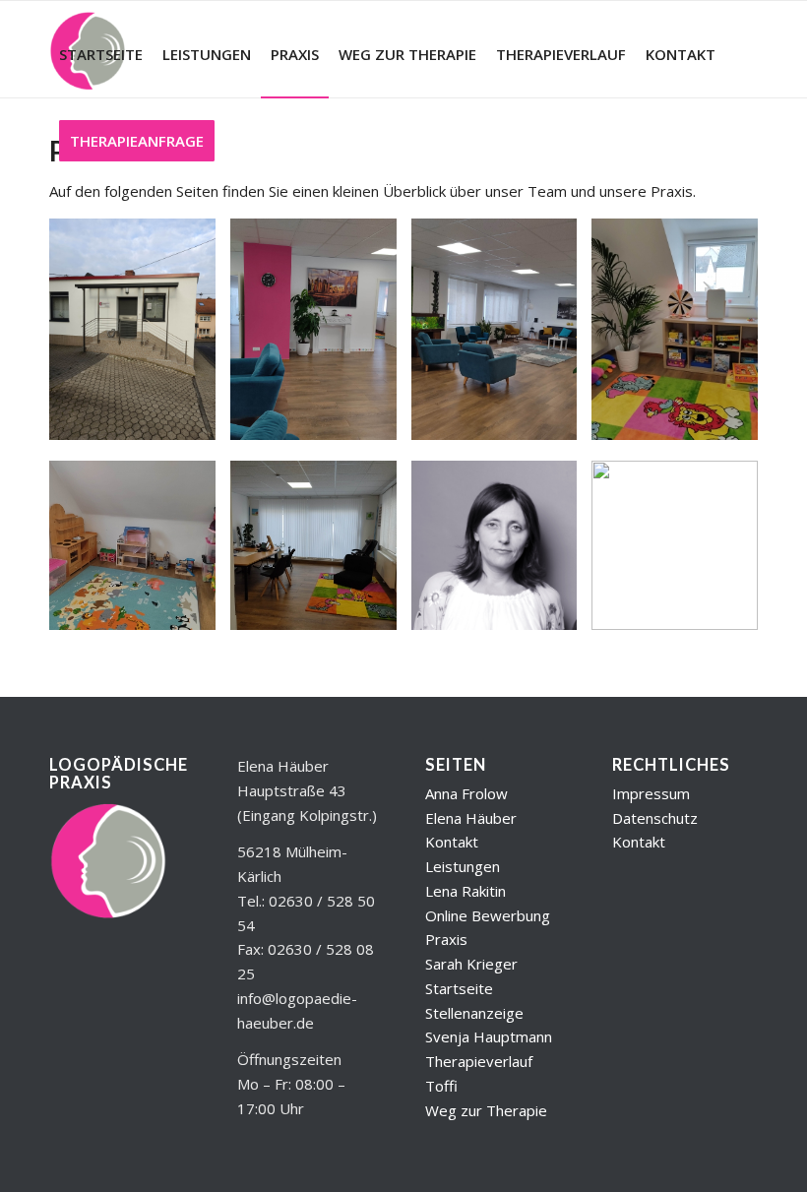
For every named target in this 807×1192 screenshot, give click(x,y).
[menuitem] (101, 54)
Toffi (441, 1086)
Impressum (651, 793)
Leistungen (462, 866)
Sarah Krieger (471, 963)
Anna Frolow (466, 793)
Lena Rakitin (465, 891)
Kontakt (451, 841)
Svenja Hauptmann (488, 1036)
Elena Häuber (471, 818)
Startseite (459, 988)
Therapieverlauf (478, 1061)
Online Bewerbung (487, 915)
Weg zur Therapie (486, 1110)
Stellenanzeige (474, 1013)
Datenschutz (655, 818)
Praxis (446, 939)
